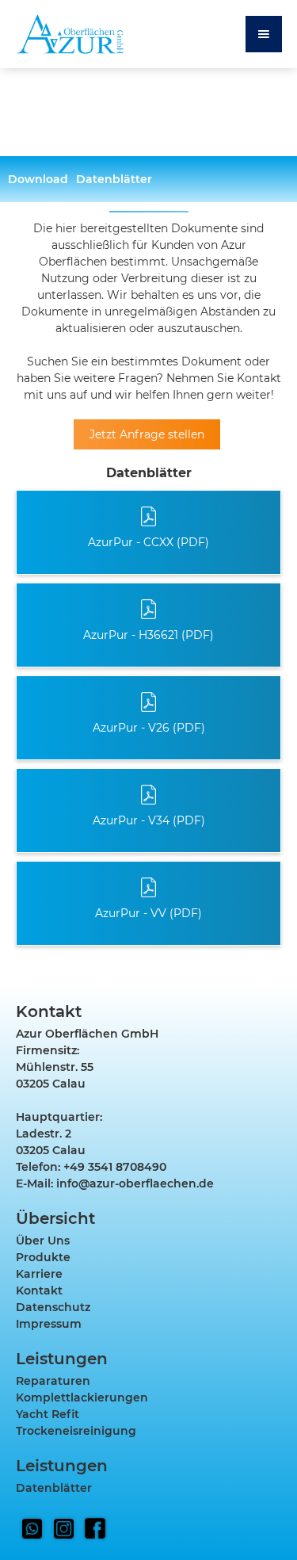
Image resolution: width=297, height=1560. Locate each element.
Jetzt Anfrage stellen (146, 434)
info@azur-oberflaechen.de (135, 1183)
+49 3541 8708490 (114, 1167)
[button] (264, 34)
